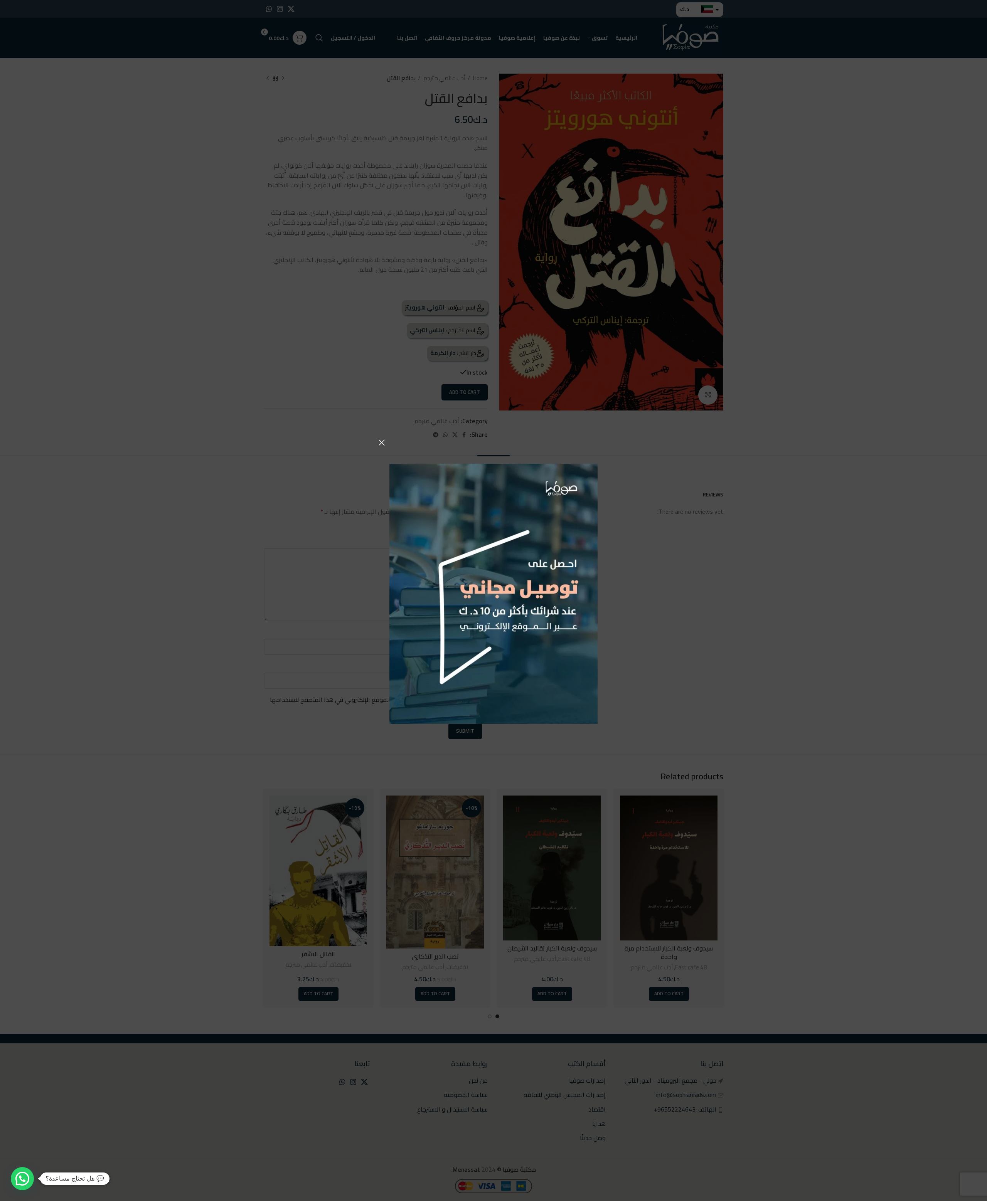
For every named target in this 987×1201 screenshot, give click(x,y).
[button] (22, 1178)
